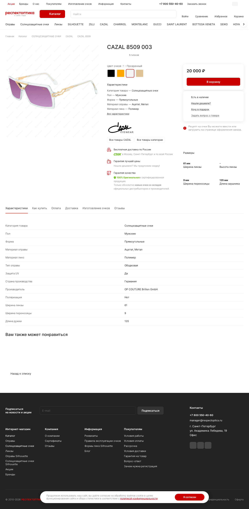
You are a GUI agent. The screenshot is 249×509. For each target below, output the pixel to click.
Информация (93, 429)
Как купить (39, 208)
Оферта (239, 499)
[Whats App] (200, 445)
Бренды (10, 474)
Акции (9, 469)
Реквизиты (91, 435)
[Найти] (172, 14)
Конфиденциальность (216, 499)
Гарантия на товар (135, 456)
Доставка (71, 208)
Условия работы (134, 435)
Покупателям (133, 429)
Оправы (10, 440)
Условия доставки (135, 451)
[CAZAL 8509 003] (52, 91)
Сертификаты (53, 440)
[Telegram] (193, 445)
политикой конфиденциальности (139, 498)
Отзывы (119, 208)
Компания (51, 429)
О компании (52, 435)
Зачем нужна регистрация (140, 466)
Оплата (56, 208)
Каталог (10, 435)
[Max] (208, 445)
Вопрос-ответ (132, 461)
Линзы (9, 451)
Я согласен (189, 497)
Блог (87, 451)
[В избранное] (225, 54)
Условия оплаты (134, 440)
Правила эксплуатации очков (103, 440)
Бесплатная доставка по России (132, 149)
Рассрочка (130, 446)
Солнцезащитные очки (19, 446)
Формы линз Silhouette (99, 446)
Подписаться (150, 410)
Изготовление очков (96, 208)
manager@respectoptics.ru (206, 420)
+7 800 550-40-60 (171, 3)
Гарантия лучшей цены (127, 161)
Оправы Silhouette (16, 456)
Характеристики (16, 208)
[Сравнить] (232, 54)
